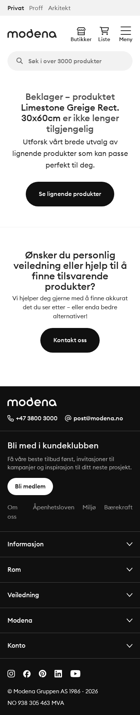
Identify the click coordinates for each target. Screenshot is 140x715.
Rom (14, 569)
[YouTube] (75, 673)
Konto (16, 645)
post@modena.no (98, 418)
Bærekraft (118, 507)
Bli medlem (30, 486)
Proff (36, 8)
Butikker (81, 39)
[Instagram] (11, 673)
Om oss (12, 512)
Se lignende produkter (70, 193)
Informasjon (25, 544)
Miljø (89, 507)
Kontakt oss (70, 340)
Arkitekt (59, 8)
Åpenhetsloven (53, 507)
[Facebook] (27, 674)
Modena (19, 620)
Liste (104, 39)
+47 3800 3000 (36, 418)
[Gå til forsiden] (32, 33)
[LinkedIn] (58, 673)
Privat (15, 8)
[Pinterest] (42, 674)
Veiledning (23, 595)
